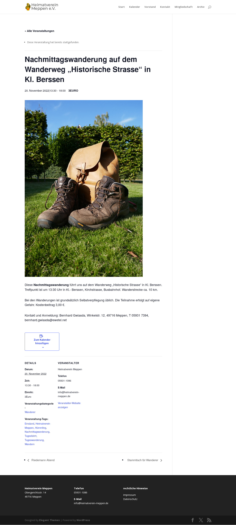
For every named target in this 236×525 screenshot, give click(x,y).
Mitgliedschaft (184, 7)
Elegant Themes (49, 520)
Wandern (30, 444)
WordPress (83, 520)
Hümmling (40, 427)
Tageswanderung (34, 440)
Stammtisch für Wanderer (143, 460)
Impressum (129, 495)
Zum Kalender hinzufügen (42, 341)
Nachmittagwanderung (37, 431)
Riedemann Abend (43, 460)
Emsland (29, 423)
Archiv (200, 7)
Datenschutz (130, 499)
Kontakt (165, 7)
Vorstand (150, 7)
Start (121, 7)
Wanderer (30, 412)
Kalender (134, 7)
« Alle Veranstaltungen (39, 31)
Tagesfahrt (30, 436)
